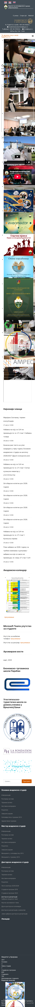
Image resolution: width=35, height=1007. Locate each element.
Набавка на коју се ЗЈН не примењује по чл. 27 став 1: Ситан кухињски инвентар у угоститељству (16, 471)
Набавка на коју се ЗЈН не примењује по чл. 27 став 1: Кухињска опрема (14, 537)
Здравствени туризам (8, 821)
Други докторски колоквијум (11, 906)
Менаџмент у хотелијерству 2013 (12, 853)
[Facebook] (22, 79)
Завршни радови (7, 813)
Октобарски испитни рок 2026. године (15, 487)
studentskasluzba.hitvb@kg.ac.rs (18, 27)
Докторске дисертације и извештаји (13, 910)
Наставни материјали (8, 806)
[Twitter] (27, 79)
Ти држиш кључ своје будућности (9, 36)
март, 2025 (7, 660)
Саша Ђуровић (27, 1003)
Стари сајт (23, 15)
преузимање (9, 617)
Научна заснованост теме (10, 902)
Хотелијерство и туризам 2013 (11, 817)
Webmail (31, 15)
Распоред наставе (7, 799)
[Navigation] (33, 36)
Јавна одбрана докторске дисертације (14, 914)
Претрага (26, 781)
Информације (5, 795)
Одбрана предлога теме (9, 899)
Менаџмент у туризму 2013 (10, 857)
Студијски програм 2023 (9, 893)
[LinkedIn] (32, 79)
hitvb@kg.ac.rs (28, 29)
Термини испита (6, 802)
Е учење (15, 15)
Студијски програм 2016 (9, 889)
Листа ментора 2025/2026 (10, 886)
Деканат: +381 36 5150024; (12, 29)
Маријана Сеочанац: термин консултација (14, 421)
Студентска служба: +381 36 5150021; (18, 24)
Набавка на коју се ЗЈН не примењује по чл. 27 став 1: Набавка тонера (17, 435)
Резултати (4, 810)
